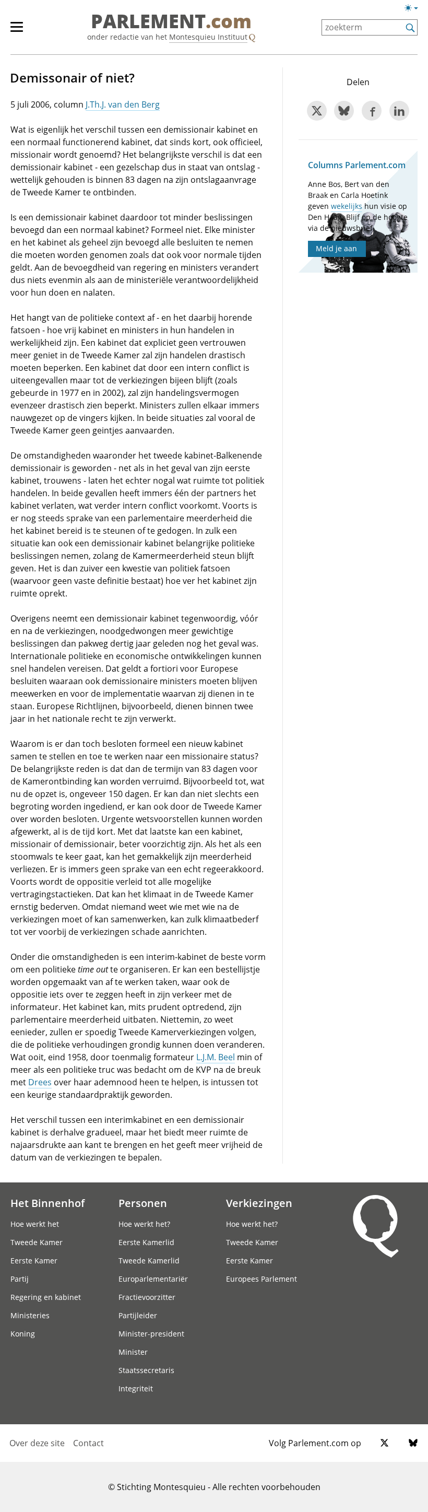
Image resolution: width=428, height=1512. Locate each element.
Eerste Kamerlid (146, 1242)
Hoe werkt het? (144, 1224)
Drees (40, 1082)
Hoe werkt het (34, 1224)
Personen (142, 1202)
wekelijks (346, 206)
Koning (22, 1334)
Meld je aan (336, 248)
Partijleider (137, 1315)
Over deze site (37, 1443)
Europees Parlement (261, 1279)
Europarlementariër (153, 1279)
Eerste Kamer (33, 1260)
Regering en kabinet (45, 1297)
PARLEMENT (171, 22)
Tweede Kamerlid (149, 1260)
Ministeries (30, 1315)
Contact (88, 1443)
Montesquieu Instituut (208, 37)
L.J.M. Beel (215, 1057)
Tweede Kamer (36, 1242)
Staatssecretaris (146, 1370)
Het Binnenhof (47, 1202)
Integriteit (135, 1388)
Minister (133, 1352)
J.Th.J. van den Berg (123, 104)
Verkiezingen (259, 1202)
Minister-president (151, 1334)
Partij (19, 1279)
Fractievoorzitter (146, 1297)
